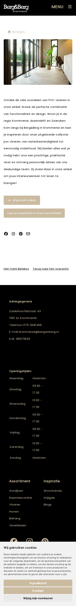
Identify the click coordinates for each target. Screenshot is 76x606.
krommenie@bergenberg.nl (39, 332)
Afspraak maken (24, 200)
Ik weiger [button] (38, 590)
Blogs (48, 504)
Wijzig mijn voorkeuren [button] (38, 598)
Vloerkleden (17, 525)
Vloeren (14, 504)
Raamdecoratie (20, 498)
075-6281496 (32, 325)
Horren (14, 511)
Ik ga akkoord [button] (38, 583)
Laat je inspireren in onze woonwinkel (34, 213)
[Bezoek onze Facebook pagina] (7, 234)
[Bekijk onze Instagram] (14, 234)
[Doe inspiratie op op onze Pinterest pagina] (22, 234)
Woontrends (53, 491)
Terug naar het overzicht (51, 269)
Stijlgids (49, 498)
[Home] (9, 32)
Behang (14, 518)
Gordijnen (16, 491)
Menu (57, 7)
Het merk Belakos (16, 269)
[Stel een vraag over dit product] (29, 234)
